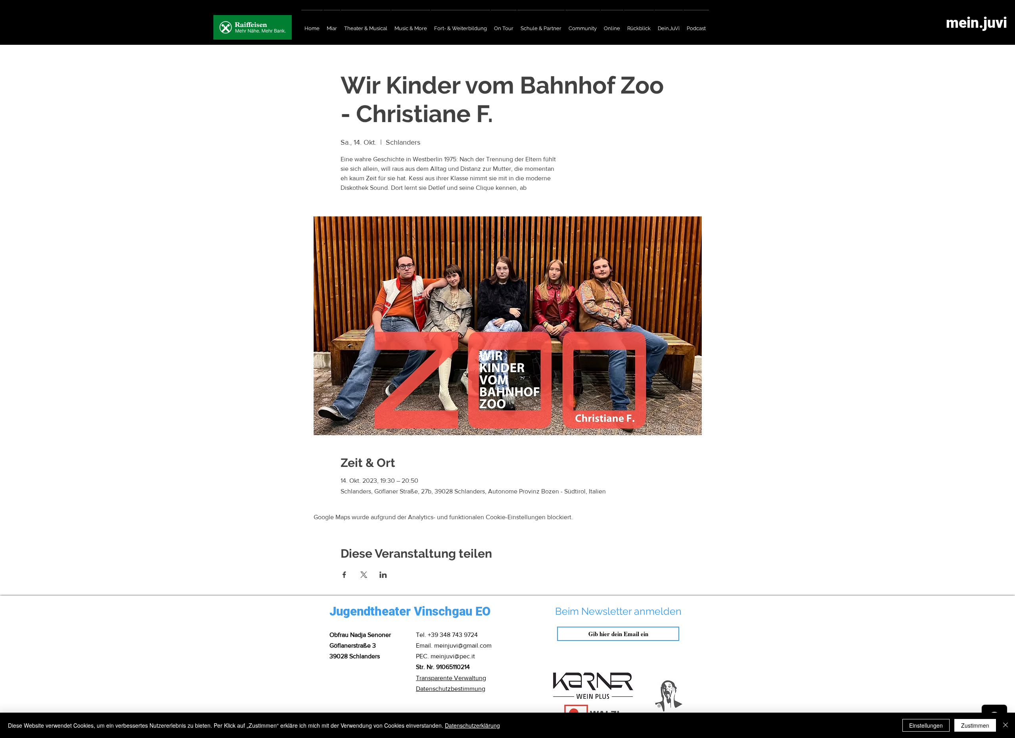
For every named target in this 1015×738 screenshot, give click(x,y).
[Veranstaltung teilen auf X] (364, 575)
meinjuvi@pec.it (453, 656)
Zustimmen (975, 725)
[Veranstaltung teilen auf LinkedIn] (383, 575)
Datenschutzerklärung (472, 725)
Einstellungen (926, 725)
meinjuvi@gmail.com (463, 645)
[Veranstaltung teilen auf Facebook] (344, 575)
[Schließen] (1005, 725)
